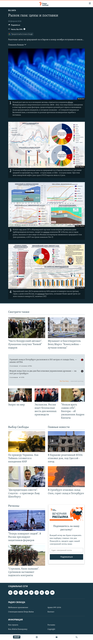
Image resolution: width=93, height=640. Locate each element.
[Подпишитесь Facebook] (15, 592)
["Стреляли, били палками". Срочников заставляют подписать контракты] (26, 555)
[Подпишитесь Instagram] (36, 592)
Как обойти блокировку (17, 629)
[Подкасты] (47, 592)
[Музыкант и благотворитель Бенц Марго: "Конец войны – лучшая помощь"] (66, 327)
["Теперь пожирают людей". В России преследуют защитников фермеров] (26, 520)
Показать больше (16, 45)
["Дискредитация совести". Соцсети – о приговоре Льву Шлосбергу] (26, 476)
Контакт (51, 612)
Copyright (51, 629)
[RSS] (42, 592)
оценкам (40, 294)
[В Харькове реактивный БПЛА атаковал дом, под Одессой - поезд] (66, 441)
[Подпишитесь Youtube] (26, 592)
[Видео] (56, 637)
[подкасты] (36, 637)
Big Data (12, 11)
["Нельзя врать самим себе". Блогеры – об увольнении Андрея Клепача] (73, 395)
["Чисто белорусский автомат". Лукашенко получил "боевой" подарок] (26, 327)
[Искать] (76, 637)
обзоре (70, 102)
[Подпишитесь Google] (10, 592)
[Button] (14, 25)
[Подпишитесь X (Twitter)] (21, 592)
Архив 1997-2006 (54, 607)
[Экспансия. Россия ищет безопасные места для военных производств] (46, 395)
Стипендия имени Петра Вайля (21, 612)
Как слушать (13, 625)
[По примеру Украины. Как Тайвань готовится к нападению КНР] (26, 441)
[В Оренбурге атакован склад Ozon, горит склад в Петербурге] (66, 476)
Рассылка (51, 625)
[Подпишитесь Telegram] (31, 592)
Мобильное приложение (18, 607)
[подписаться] (52, 592)
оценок (46, 232)
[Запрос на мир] (20, 395)
